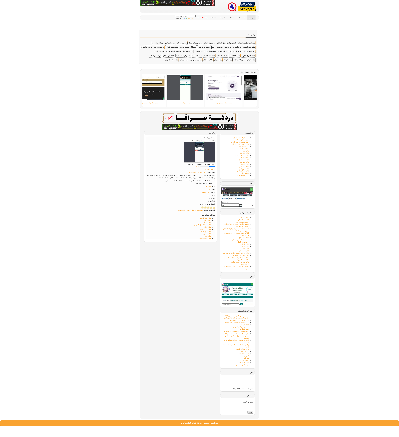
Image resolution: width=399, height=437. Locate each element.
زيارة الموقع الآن (209, 169)
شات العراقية (196, 55)
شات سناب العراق (171, 60)
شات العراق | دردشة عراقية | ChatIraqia (236, 253)
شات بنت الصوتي (205, 229)
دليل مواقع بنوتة (244, 146)
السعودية (208, 186)
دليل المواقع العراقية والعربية (239, 142)
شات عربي (207, 236)
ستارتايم (246, 358)
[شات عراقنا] (199, 118)
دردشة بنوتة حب (157, 43)
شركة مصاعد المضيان (242, 349)
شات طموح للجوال (160, 51)
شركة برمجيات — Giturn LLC (239, 320)
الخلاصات (214, 18)
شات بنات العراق (209, 55)
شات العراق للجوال (248, 55)
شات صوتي (218, 60)
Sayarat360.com (244, 362)
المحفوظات (181, 210)
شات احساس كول (205, 238)
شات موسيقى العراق (195, 43)
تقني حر (246, 356)
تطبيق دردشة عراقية (183, 55)
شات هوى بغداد (222, 55)
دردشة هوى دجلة (195, 60)
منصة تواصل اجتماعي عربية (240, 327)
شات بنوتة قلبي (200, 51)
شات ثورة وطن (244, 251)
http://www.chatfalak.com (197, 172)
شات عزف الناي (168, 55)
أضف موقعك (241, 18)
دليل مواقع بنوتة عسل (242, 222)
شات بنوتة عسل (210, 43)
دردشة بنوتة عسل (204, 47)
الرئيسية (251, 18)
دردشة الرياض (184, 47)
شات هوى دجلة (217, 47)
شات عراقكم (207, 60)
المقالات (231, 18)
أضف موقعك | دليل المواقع (226, 43)
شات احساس (170, 43)
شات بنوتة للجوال (172, 47)
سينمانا (193, 47)
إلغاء (197, 166)
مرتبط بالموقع (191, 210)
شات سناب (184, 60)
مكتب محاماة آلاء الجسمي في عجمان (237, 322)
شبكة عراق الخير (243, 246)
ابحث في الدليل (248, 402)
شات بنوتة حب (244, 162)
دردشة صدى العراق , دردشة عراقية (237, 257)
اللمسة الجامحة (244, 353)
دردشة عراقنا (245, 173)
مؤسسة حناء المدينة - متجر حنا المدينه (236, 331)
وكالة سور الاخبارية (243, 260)
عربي (209, 189)
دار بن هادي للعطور (243, 242)
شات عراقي (211, 51)
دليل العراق (251, 51)
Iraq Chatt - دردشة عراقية (240, 255)
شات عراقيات (250, 60)
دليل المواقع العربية (224, 51)
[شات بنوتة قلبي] (199, 126)
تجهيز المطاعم (244, 329)
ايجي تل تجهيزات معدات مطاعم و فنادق (236, 333)
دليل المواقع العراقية (242, 140)
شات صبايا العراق (175, 51)
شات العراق (237, 47)
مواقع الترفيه (206, 192)
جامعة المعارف (244, 360)
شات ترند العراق (146, 47)
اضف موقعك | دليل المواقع (240, 240)
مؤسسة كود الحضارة (242, 365)
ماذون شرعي (244, 351)
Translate (190, 18)
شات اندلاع (207, 220)
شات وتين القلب (205, 218)
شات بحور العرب (249, 47)
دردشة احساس (244, 157)
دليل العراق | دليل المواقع (246, 43)
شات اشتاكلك (244, 249)
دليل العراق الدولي (239, 51)
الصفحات (200, 210)
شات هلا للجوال (234, 55)
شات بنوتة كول (188, 51)
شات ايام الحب (206, 223)
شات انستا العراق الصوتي (202, 225)
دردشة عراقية (181, 43)
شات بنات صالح (244, 237)
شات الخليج (207, 234)
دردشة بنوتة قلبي (155, 55)
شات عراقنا (228, 60)
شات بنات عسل (244, 153)
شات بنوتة (227, 47)
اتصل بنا (222, 18)
